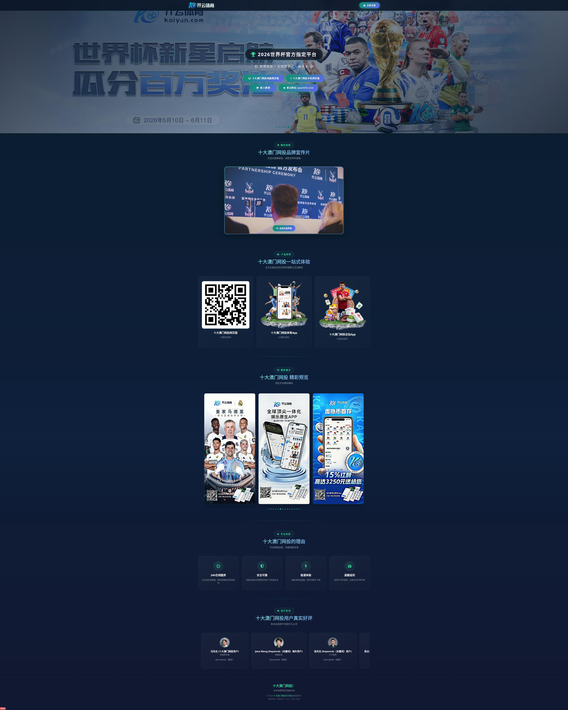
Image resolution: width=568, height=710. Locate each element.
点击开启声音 (285, 228)
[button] (268, 509)
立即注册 (371, 5)
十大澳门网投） (284, 686)
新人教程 (265, 87)
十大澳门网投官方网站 (283, 695)
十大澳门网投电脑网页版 (265, 78)
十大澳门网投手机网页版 (306, 78)
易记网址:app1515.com (300, 87)
